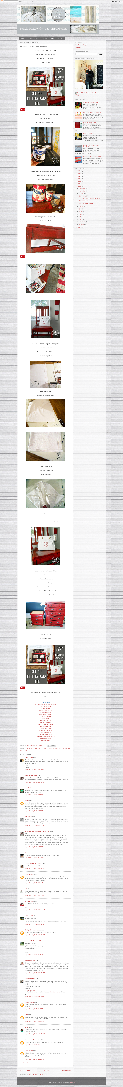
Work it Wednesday (45, 714)
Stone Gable (45, 718)
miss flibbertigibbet (31, 775)
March (81, 219)
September (82, 196)
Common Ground (45, 720)
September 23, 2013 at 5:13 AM (34, 1009)
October (81, 193)
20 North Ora (29, 901)
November (82, 191)
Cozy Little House (45, 706)
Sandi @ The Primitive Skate (34, 941)
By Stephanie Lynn (46, 734)
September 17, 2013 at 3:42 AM (34, 782)
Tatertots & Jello (46, 728)
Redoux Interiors (45, 722)
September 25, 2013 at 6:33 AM (34, 1059)
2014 (79, 183)
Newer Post (25, 1071)
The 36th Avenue (45, 712)
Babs (26, 1014)
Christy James (29, 1002)
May (80, 214)
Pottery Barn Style (58, 748)
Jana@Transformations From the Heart (37, 831)
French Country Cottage (45, 724)
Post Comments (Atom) (36, 1074)
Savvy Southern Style (45, 710)
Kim (26, 888)
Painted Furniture (33, 38)
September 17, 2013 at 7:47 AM (34, 895)
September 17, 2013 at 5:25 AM (34, 811)
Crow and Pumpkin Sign (86, 200)
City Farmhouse (46, 716)
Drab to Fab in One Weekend (92, 112)
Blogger (72, 1082)
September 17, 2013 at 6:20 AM (34, 857)
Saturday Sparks (55, 992)
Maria (26, 1027)
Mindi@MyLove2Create (32, 930)
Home (22, 38)
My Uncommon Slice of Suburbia (45, 704)
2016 (79, 178)
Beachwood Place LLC (32, 1040)
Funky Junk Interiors (45, 730)
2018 (79, 173)
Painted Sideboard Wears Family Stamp (91, 146)
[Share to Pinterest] (55, 746)
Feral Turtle (28, 788)
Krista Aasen (29, 874)
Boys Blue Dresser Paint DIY (92, 157)
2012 (79, 227)
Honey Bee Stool (88, 133)
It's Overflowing (46, 732)
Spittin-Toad (29, 757)
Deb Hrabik (28, 816)
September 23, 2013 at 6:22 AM (34, 1021)
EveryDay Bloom (30, 960)
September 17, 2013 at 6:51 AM (34, 883)
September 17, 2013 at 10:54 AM (35, 910)
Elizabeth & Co (45, 708)
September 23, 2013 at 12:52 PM (35, 1034)
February (82, 221)
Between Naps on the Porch (45, 736)
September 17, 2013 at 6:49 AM (34, 868)
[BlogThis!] (49, 746)
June (80, 211)
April (80, 216)
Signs (52, 38)
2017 (79, 176)
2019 (79, 171)
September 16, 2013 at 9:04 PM (34, 769)
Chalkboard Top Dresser (86, 203)
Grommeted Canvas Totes (33, 748)
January (81, 224)
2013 (79, 186)
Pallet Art (44, 38)
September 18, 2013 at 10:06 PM (35, 973)
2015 (79, 181)
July (80, 209)
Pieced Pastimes (45, 738)
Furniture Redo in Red (90, 122)
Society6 (78, 47)
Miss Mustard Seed (45, 726)
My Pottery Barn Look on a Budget (89, 198)
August (81, 206)
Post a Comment (28, 1063)
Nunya (27, 800)
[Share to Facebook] (53, 746)
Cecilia (27, 853)
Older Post (66, 1071)
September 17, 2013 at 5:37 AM (34, 825)
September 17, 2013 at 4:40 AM (34, 794)
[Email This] (48, 746)
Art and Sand (29, 915)
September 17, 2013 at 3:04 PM (34, 924)
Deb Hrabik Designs (81, 45)
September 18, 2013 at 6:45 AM (34, 954)
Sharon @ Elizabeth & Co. (33, 863)
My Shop (60, 38)
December (82, 188)
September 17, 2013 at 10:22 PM (35, 935)
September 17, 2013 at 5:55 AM (34, 847)
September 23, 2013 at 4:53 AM (34, 996)
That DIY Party (45, 740)
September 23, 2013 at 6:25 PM (34, 1045)
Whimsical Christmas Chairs (91, 102)
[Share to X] (51, 746)
